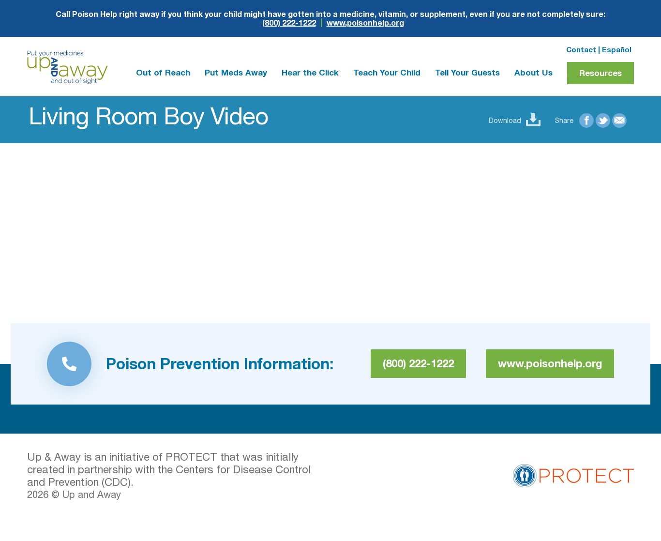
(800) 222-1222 (289, 22)
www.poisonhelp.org (365, 22)
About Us (533, 72)
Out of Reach (163, 72)
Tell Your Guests (467, 72)
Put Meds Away (236, 72)
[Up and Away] (67, 67)
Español (616, 49)
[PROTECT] (573, 474)
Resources (600, 73)
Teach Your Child (387, 72)
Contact (581, 49)
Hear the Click (310, 72)
